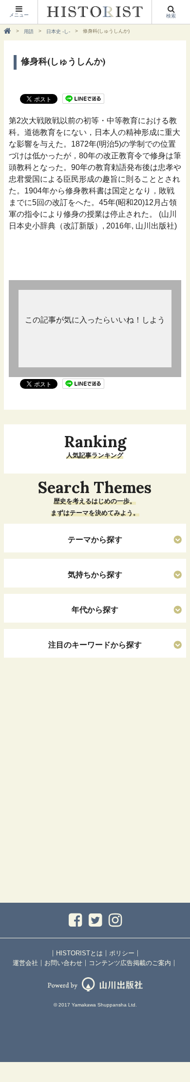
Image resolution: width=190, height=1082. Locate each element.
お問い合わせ (63, 963)
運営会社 (25, 963)
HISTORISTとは (79, 953)
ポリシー (121, 953)
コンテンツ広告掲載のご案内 (130, 963)
